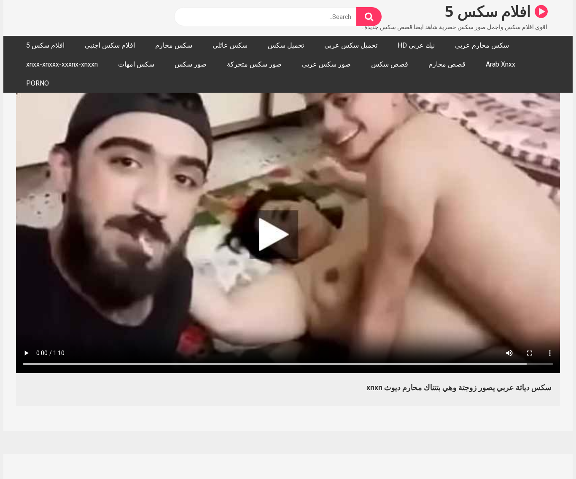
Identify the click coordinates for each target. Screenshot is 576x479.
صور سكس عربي (326, 64)
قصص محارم (447, 64)
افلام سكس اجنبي (110, 45)
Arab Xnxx (500, 64)
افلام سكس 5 (490, 11)
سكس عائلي (230, 45)
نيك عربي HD (416, 45)
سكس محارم (173, 45)
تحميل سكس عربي (350, 45)
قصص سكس (389, 64)
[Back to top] (547, 453)
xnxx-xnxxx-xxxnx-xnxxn (62, 64)
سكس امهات (136, 64)
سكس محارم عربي (482, 45)
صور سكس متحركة (254, 64)
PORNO (37, 83)
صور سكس (191, 64)
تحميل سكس (286, 45)
